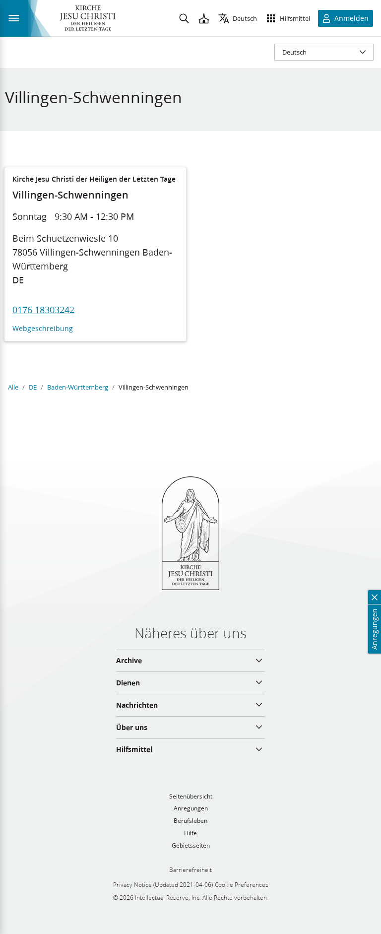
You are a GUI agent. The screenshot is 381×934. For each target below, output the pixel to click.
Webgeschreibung (42, 329)
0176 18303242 (43, 309)
